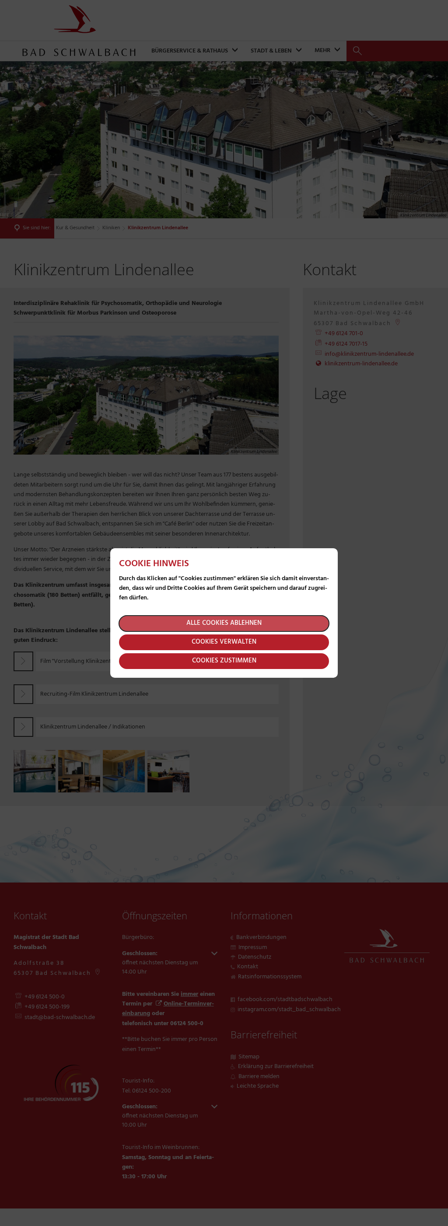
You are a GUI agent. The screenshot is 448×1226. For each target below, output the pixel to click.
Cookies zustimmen (224, 660)
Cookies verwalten (224, 642)
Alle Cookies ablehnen (224, 623)
